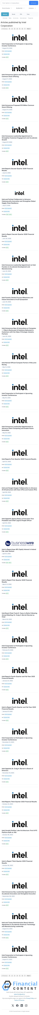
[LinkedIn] (22, 1006)
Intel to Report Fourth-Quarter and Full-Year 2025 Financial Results (19, 708)
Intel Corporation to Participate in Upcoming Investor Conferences (17, 394)
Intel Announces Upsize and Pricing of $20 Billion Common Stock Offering (19, 75)
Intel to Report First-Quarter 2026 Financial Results (17, 581)
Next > (28, 29)
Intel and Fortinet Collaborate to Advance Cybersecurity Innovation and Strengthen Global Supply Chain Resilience (18, 201)
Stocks (13, 14)
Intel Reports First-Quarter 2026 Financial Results (19, 459)
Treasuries (30, 18)
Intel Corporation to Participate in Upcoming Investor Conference (17, 45)
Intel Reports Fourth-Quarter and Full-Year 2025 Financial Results (18, 677)
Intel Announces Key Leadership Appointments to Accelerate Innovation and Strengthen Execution (19, 893)
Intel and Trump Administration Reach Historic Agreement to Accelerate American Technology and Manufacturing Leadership (18, 924)
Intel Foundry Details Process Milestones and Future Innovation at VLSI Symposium (17, 298)
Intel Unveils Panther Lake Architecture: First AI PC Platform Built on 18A (19, 831)
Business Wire (6, 54)
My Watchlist (19, 8)
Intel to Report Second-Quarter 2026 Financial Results (18, 235)
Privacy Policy (30, 998)
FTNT (7, 214)
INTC (7, 57)
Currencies (15, 18)
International (23, 18)
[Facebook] (17, 1006)
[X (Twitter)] (13, 1006)
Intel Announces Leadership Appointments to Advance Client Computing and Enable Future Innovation (18, 428)
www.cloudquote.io (19, 994)
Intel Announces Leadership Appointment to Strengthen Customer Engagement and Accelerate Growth (19, 138)
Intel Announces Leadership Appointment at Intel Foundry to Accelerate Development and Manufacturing (19, 267)
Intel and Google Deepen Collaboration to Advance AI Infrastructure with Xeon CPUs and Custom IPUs (19, 489)
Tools (28, 14)
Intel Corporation (8, 51)
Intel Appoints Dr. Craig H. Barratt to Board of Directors (17, 769)
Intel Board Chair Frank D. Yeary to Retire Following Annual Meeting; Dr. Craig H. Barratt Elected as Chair (19, 615)
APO (7, 562)
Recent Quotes (6, 8)
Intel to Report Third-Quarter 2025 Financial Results (17, 862)
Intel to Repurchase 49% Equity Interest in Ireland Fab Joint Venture (19, 550)
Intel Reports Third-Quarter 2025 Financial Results (19, 802)
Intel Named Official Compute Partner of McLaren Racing (19, 363)
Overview (5, 18)
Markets (5, 14)
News (10, 18)
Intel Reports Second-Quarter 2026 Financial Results (17, 169)
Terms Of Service (19, 1000)
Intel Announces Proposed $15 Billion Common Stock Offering (18, 106)
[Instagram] (26, 1006)
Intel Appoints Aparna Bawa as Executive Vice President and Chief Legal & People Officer (18, 519)
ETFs (21, 14)
